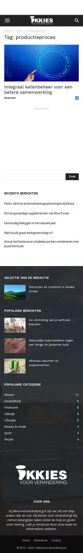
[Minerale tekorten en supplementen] (15, 366)
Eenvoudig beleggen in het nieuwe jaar (30, 223)
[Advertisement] (41, 7)
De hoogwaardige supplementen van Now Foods (36, 213)
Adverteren (40, 540)
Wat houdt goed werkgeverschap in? (29, 233)
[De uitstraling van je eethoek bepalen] (15, 325)
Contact (56, 540)
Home (8, 31)
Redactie (10, 97)
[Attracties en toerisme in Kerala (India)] (15, 292)
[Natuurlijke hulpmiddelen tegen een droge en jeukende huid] (15, 345)
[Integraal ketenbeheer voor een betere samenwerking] (41, 63)
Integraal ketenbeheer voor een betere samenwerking (38, 89)
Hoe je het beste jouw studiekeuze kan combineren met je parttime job (41, 244)
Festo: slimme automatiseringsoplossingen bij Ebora (39, 203)
